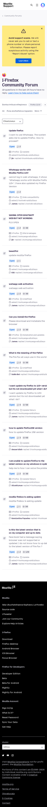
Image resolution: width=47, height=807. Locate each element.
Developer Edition (11, 673)
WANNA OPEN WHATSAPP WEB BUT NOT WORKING (21, 217)
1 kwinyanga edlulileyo (32, 240)
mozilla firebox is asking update (25, 497)
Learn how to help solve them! (23, 93)
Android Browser (10, 648)
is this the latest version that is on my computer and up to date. (25, 531)
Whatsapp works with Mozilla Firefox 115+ (20, 171)
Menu (37, 5)
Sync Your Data (9, 722)
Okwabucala (8, 793)
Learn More (23, 61)
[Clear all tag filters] (45, 105)
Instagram (12, 755)
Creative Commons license (19, 776)
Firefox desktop (10, 644)
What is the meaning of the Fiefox (26, 353)
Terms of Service (10, 789)
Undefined (27, 299)
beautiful (13, 251)
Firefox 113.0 (35, 105)
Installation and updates (33, 335)
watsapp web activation (21, 284)
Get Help (6, 727)
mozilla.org (7, 784)
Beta (4, 678)
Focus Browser (9, 658)
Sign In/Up (7, 708)
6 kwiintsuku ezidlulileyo (33, 158)
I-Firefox (15, 152)
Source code (8, 609)
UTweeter (7, 614)
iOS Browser (8, 653)
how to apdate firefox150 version (25, 428)
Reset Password (10, 717)
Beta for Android (10, 683)
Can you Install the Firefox (22, 317)
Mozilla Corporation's (18, 762)
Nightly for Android (12, 692)
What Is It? (7, 713)
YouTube (8, 755)
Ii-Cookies (7, 798)
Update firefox (16, 130)
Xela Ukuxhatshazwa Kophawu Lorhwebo (23, 605)
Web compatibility (31, 197)
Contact (6, 803)
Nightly (6, 687)
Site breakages (29, 233)
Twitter (3, 755)
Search (32, 5)
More (37, 111)
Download (7, 639)
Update (26, 152)
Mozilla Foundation (23, 764)
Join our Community (12, 619)
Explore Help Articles (13, 623)
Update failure (29, 410)
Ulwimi (5, 742)
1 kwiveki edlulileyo (33, 204)
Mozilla (8, 588)
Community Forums (13, 16)
